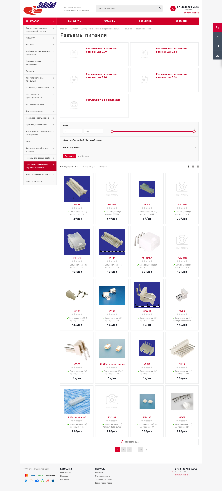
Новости (64, 476)
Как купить (74, 21)
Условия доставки (103, 479)
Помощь (100, 469)
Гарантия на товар (104, 483)
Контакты (181, 21)
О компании (145, 21)
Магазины (109, 21)
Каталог (34, 21)
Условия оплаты (102, 476)
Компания (66, 469)
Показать (69, 156)
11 (141, 450)
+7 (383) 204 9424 (188, 6)
